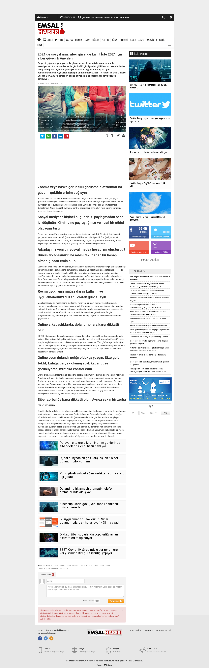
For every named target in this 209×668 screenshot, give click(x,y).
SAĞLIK (133, 39)
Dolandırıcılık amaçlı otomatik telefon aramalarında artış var (87, 490)
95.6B (143, 228)
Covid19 (83, 566)
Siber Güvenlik (60, 566)
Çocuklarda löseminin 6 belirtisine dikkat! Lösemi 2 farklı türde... (106, 17)
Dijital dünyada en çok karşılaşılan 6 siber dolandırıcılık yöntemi (89, 459)
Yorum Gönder (46, 575)
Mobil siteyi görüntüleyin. (55, 650)
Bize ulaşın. (117, 650)
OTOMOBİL (160, 39)
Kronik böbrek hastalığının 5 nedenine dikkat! (148, 326)
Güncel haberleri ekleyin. (157, 650)
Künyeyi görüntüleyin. (87, 650)
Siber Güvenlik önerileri (48, 568)
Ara (165, 412)
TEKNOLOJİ (123, 39)
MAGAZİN (150, 39)
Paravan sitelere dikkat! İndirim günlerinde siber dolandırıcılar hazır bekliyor (90, 444)
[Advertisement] (104, 6)
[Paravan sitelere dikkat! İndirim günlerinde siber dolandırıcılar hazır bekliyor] (48, 445)
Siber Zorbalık (72, 566)
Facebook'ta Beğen (139, 237)
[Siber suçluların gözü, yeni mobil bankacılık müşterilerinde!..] (48, 507)
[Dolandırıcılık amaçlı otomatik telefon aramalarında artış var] (48, 491)
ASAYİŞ (141, 39)
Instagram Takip (161, 252)
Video (60, 39)
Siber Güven (105, 566)
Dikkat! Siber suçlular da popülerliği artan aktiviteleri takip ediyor (89, 536)
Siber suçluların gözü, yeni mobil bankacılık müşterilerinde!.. (90, 505)
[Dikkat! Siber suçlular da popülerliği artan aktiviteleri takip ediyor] (48, 537)
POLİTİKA (105, 39)
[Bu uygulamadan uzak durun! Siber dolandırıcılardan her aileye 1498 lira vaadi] (48, 522)
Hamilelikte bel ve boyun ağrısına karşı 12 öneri (149, 337)
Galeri (50, 39)
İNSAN (39, 45)
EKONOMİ (78, 39)
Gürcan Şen (64, 568)
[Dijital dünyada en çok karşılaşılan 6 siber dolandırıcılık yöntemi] (48, 461)
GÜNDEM (95, 39)
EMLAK (87, 39)
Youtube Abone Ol (138, 252)
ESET (90, 566)
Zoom (96, 566)
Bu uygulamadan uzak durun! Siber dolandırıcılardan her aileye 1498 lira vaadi (90, 520)
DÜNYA (114, 39)
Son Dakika (139, 271)
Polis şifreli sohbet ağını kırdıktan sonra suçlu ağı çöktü (92, 475)
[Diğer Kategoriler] (169, 45)
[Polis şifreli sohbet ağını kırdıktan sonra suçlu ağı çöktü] (48, 476)
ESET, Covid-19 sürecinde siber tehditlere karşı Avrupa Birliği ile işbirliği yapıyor (89, 551)
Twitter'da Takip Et (161, 237)
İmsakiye (69, 39)
